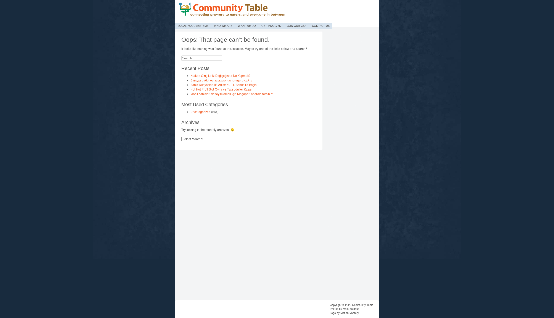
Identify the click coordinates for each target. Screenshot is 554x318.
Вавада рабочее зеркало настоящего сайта (221, 80)
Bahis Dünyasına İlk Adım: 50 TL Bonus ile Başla (223, 85)
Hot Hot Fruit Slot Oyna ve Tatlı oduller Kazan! (221, 89)
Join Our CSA (296, 26)
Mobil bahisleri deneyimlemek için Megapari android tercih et (231, 94)
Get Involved (271, 26)
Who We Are (223, 26)
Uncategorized (200, 112)
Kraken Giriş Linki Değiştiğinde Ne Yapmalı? (220, 75)
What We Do (247, 26)
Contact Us (321, 26)
